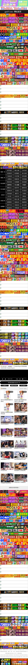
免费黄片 (24, 199)
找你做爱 (24, 182)
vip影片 (5, 385)
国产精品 (9, 170)
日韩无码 (24, 208)
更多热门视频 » (23, 388)
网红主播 (17, 170)
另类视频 (24, 179)
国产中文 (9, 205)
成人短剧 (24, 205)
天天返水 (24, 190)
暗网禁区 (9, 202)
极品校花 (9, 208)
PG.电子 (23, 385)
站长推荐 (3, 183)
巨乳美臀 (24, 176)
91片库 (9, 196)
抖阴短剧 (17, 208)
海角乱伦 (17, 202)
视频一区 (3, 171)
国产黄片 (9, 199)
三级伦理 (9, 176)
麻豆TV (17, 193)
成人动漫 (24, 173)
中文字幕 (17, 176)
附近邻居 (9, 182)
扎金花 (17, 190)
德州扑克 (24, 187)
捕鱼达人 (9, 187)
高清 (17, 379)
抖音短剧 (9, 193)
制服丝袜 (17, 179)
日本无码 (24, 170)
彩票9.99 (9, 190)
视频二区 (3, 177)
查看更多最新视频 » (14, 487)
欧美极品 (17, 173)
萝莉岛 (24, 196)
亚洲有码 (9, 173)
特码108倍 (14, 385)
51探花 (24, 193)
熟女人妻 (17, 199)
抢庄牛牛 (17, 187)
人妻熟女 (9, 179)
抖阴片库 (3, 200)
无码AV (3, 195)
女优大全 (17, 196)
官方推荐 (3, 189)
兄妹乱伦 (17, 205)
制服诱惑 (24, 202)
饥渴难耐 (17, 182)
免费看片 (3, 206)
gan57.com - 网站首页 (13, 12)
